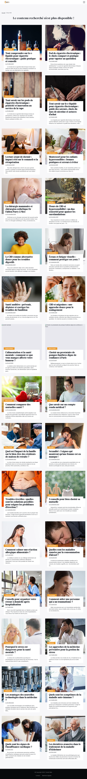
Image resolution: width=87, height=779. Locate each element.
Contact (38, 775)
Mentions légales (46, 775)
